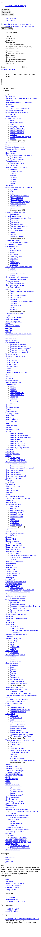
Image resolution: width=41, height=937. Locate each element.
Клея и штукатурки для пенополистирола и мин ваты (21, 733)
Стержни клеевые (17, 159)
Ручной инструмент (13, 161)
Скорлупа (14, 756)
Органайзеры (15, 287)
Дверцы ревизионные (13, 584)
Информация (6, 876)
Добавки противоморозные (16, 634)
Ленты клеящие (11, 779)
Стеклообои (10, 569)
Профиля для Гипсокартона (20, 693)
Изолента (9, 185)
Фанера (13, 649)
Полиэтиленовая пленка (14, 687)
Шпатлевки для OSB (13, 766)
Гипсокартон (15, 641)
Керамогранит (11, 529)
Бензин (13, 389)
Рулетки (13, 175)
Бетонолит (14, 716)
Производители (11, 899)
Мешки (8, 783)
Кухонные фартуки (12, 773)
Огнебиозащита (11, 380)
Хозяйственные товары (14, 771)
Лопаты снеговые (17, 131)
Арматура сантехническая (15, 582)
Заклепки (9, 450)
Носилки (13, 135)
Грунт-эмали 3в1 (11, 354)
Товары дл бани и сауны (14, 147)
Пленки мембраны (12, 326)
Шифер (8, 332)
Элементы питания (12, 850)
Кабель (12, 821)
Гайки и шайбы (11, 425)
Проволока (14, 653)
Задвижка (14, 508)
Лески (12, 114)
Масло (7, 376)
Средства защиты (12, 246)
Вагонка (13, 151)
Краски (8, 370)
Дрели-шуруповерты (18, 295)
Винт (7, 423)
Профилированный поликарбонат (18, 102)
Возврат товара (11, 889)
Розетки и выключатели (19, 817)
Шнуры (13, 183)
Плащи (12, 261)
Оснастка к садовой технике (16, 112)
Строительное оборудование (16, 277)
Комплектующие (16, 517)
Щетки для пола (11, 805)
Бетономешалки (11, 165)
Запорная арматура (12, 586)
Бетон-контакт (15, 626)
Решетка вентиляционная (20, 557)
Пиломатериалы (11, 663)
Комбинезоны (15, 250)
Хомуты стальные (12, 490)
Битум (7, 315)
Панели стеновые (12, 541)
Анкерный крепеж (12, 419)
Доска (12, 675)
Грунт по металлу (17, 628)
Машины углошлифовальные (21, 301)
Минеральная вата (17, 748)
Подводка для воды (17, 598)
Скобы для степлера (18, 273)
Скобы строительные (13, 478)
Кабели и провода (12, 819)
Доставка (9, 862)
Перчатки (14, 259)
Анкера (8, 417)
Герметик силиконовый (19, 352)
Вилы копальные (16, 122)
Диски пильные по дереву (20, 202)
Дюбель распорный (17, 443)
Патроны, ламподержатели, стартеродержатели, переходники (18, 841)
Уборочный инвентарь (14, 801)
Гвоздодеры (14, 222)
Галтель (13, 673)
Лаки (7, 374)
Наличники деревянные (19, 683)
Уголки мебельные (12, 573)
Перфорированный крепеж (16, 462)
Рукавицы (14, 265)
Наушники (14, 255)
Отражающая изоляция (19, 752)
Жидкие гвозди (11, 360)
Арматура (9, 616)
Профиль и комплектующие (16, 689)
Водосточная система (13, 318)
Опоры (8, 456)
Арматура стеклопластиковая (16, 618)
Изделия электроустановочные (17, 815)
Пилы (12, 307)
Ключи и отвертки (17, 163)
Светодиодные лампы (18, 838)
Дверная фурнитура (13, 504)
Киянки (13, 234)
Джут (12, 746)
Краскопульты (15, 297)
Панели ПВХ (10, 539)
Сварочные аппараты (13, 244)
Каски (12, 248)
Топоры (13, 139)
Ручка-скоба (14, 523)
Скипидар (14, 397)
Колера (8, 368)
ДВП (12, 643)
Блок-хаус (14, 665)
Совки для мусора (12, 797)
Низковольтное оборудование (16, 829)
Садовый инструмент (13, 118)
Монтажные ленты (12, 785)
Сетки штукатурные (18, 712)
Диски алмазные (16, 198)
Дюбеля (8, 431)
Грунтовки (9, 624)
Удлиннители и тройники (20, 848)
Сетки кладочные (17, 708)
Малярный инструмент (19, 242)
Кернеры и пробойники (19, 230)
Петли (12, 519)
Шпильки (9, 492)
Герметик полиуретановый (20, 348)
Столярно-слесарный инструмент (18, 267)
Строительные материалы (15, 614)
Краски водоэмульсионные (16, 372)
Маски (12, 252)
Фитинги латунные (17, 608)
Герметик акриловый (18, 344)
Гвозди (8, 427)
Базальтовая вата (16, 742)
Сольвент (13, 399)
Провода (13, 825)
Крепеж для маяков (12, 454)
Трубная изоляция (17, 758)
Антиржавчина (11, 340)
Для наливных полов (18, 204)
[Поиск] (26, 67)
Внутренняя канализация (20, 592)
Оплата (8, 859)
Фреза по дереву (16, 157)
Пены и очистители (13, 383)
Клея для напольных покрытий (17, 498)
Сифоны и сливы (12, 594)
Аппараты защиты (17, 831)
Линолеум (9, 500)
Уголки (13, 559)
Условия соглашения (13, 885)
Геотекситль (14, 744)
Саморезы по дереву (13, 472)
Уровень (13, 179)
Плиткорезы (10, 578)
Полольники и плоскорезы (20, 137)
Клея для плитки (16, 730)
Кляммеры (9, 452)
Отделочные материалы (14, 496)
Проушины (14, 521)
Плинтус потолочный (13, 545)
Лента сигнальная (17, 791)
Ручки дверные (16, 525)
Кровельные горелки (18, 279)
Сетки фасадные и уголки (20, 710)
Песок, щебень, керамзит (15, 655)
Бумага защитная (16, 787)
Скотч (12, 793)
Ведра (7, 777)
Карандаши (14, 214)
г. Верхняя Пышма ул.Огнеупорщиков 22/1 (22, 919)
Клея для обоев (11, 531)
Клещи (12, 269)
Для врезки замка (16, 224)
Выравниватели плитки (19, 196)
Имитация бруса (16, 679)
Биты (12, 192)
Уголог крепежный (17, 466)
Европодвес (14, 553)
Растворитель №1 (17, 395)
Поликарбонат (11, 116)
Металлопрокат (11, 651)
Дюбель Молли (16, 441)
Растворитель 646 (17, 393)
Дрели (12, 293)
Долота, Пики (15, 206)
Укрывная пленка (12, 281)
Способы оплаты (12, 887)
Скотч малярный (16, 795)
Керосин (13, 391)
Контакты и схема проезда (15, 6)
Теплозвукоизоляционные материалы (20, 740)
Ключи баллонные (17, 236)
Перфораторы (15, 305)
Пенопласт (14, 754)
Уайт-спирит (15, 401)
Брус (12, 667)
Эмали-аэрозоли (11, 411)
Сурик (7, 405)
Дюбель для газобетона (19, 435)
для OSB (8, 358)
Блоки (7, 620)
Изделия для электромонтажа (16, 809)
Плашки (13, 271)
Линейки (13, 169)
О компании (10, 857)
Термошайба (10, 484)
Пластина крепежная (18, 464)
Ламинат (8, 537)
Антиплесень (10, 338)
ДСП (12, 645)
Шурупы (8, 494)
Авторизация (10, 18)
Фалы (12, 482)
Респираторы (15, 263)
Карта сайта (10, 897)
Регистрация (10, 20)
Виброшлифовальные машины (22, 291)
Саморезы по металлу (13, 474)
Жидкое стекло (11, 364)
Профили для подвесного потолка (23, 555)
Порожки (9, 565)
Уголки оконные (11, 576)
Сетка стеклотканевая (13, 703)
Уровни (13, 181)
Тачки (7, 145)
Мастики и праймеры (13, 322)
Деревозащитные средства (15, 356)
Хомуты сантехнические (19, 610)
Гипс (12, 720)
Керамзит (13, 659)
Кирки (12, 232)
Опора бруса (15, 458)
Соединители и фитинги (19, 108)
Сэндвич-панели (16, 543)
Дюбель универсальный (19, 448)
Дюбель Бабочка (16, 433)
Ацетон (13, 387)
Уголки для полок (12, 571)
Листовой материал (13, 638)
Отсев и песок (15, 661)
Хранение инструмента (14, 285)
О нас (7, 879)
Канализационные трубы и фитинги (19, 590)
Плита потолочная (12, 549)
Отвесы (13, 173)
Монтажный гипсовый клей (21, 736)
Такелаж (8, 480)
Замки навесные (16, 515)
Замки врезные (16, 513)
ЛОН (12, 836)
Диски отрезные (16, 200)
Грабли (12, 125)
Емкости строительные (19, 699)
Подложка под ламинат (14, 561)
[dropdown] (2, 2)
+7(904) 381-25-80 (8, 69)
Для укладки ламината (19, 226)
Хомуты (8, 488)
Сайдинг (8, 328)
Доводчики (14, 506)
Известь (13, 657)
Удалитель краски (12, 407)
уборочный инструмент (14, 803)
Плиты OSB (14, 647)
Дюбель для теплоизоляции (20, 437)
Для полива (9, 106)
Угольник (14, 177)
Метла (7, 781)
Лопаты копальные (17, 129)
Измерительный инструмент (16, 167)
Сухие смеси (10, 714)
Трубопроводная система (15, 600)
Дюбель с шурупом (17, 445)
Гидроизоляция (16, 718)
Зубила (12, 208)
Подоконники (10, 563)
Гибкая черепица (12, 320)
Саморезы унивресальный (15, 476)
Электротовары (11, 844)
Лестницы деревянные (14, 110)
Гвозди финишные (12, 429)
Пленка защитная (17, 283)
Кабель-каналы (16, 823)
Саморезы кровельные (14, 470)
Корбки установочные (14, 827)
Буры (12, 194)
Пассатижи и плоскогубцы (20, 218)
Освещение (9, 834)
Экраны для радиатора (14, 775)
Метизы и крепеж (12, 413)
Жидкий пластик (12, 362)
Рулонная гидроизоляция (15, 701)
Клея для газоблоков (18, 728)
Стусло (13, 275)
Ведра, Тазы (10, 622)
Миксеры (13, 303)
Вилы (12, 120)
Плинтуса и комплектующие (16, 547)
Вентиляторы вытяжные (19, 846)
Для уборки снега (17, 127)
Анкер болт (9, 415)
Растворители (10, 385)
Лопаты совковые (17, 133)
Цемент (8, 764)
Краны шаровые (16, 588)
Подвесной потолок (13, 551)
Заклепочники (15, 228)
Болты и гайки (11, 421)
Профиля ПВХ (11, 567)
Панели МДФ (10, 502)
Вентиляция (10, 96)
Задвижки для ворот (18, 511)
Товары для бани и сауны (15, 149)
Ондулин (9, 324)
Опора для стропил (17, 460)
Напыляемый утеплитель (20, 750)
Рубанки (13, 309)
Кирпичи (9, 636)
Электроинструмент (13, 289)
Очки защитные (16, 257)
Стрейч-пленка (11, 799)
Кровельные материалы (14, 313)
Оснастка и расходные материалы (18, 155)
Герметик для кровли (18, 346)
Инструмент (10, 153)
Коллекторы (14, 602)
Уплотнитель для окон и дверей (22, 760)
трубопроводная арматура (15, 596)
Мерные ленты (16, 171)
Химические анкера (13, 486)
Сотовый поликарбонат (14, 143)
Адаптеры (14, 190)
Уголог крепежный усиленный (22, 468)
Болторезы (14, 220)
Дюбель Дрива (15, 439)
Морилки (9, 378)
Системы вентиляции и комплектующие (21, 98)
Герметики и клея (12, 342)
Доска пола (14, 677)
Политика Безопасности (14, 883)
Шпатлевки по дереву (13, 769)
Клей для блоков (11, 366)
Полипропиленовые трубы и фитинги (25, 606)
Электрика (9, 807)
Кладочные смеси (17, 726)
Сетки (7, 706)
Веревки (8, 104)
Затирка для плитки (17, 724)
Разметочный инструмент (15, 212)
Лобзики (13, 299)
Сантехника (10, 580)
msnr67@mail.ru (11, 911)
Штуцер (13, 612)
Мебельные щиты (17, 681)
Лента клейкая (15, 789)
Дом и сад (9, 100)
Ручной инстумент (12, 240)
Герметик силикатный (18, 350)
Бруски (13, 669)
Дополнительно (7, 893)
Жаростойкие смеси (18, 722)
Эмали (12, 403)
